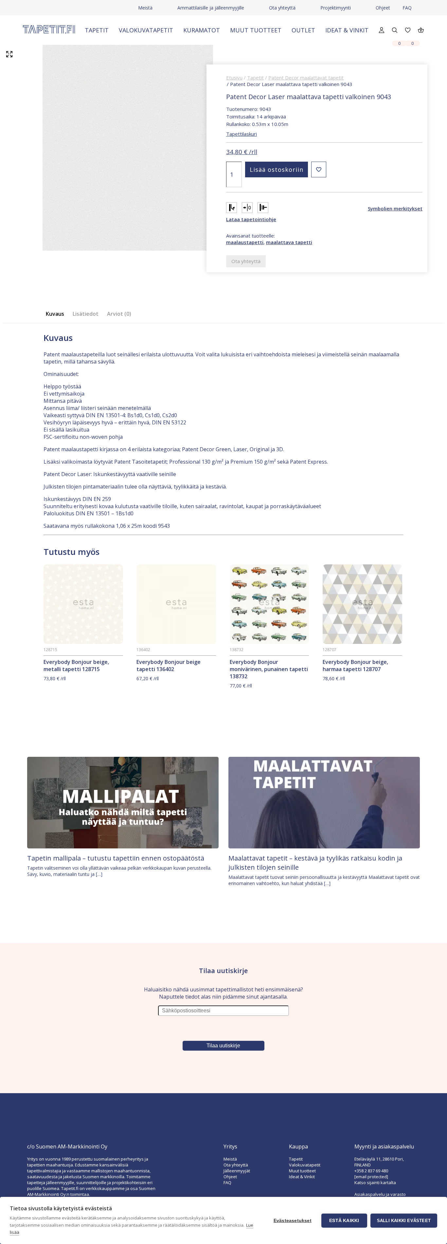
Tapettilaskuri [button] (241, 134)
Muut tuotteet (255, 30)
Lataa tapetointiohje (251, 219)
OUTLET (303, 30)
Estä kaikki (344, 1220)
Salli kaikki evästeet (404, 1220)
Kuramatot (201, 30)
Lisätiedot (85, 313)
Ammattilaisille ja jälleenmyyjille (210, 8)
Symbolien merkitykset (395, 208)
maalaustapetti (244, 242)
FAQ (407, 8)
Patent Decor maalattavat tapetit (306, 77)
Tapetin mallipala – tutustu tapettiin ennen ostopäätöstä (115, 858)
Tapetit (97, 30)
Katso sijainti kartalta (375, 1182)
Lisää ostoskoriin (276, 169)
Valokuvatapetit (146, 30)
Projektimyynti (335, 8)
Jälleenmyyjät (237, 1171)
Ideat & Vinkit (346, 30)
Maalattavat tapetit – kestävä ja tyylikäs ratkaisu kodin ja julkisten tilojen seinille (315, 863)
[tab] (57, 314)
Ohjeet (383, 8)
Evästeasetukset (293, 1220)
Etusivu (234, 77)
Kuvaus (55, 313)
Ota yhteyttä (282, 8)
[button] (318, 169)
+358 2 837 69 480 (371, 1171)
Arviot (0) (119, 313)
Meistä (145, 8)
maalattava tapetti (289, 242)
